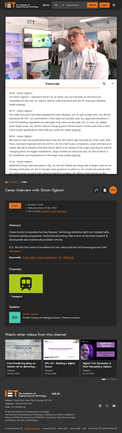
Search (92, 5)
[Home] (27, 5)
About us (62, 428)
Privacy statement (12, 428)
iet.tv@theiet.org (18, 407)
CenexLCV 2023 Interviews (53, 211)
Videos (14, 182)
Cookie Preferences (32, 428)
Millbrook (69, 257)
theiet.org (74, 428)
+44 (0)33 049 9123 (23, 404)
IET (60, 257)
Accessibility (48, 428)
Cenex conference (47, 257)
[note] (113, 190)
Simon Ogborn (30, 313)
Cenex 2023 (29, 257)
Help (84, 428)
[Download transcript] (105, 190)
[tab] (103, 379)
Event (15, 205)
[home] (6, 182)
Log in (105, 5)
